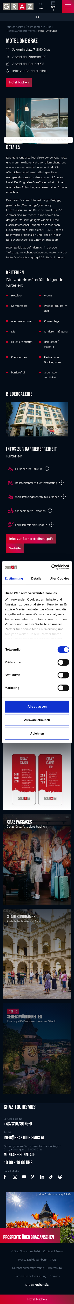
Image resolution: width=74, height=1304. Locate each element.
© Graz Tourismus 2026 (25, 1251)
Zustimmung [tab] (14, 578)
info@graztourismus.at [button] (24, 1137)
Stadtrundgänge (21, 916)
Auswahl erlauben (37, 720)
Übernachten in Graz (38, 26)
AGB (53, 1259)
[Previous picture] (11, 419)
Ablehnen (37, 733)
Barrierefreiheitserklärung (30, 1276)
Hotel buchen (19, 82)
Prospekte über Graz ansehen (28, 1237)
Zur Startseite (15, 26)
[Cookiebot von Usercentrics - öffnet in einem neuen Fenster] (52, 567)
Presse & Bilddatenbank (32, 1259)
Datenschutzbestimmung (28, 1267)
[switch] (63, 662)
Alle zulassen (37, 706)
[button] (6, 1177)
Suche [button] (41, 8)
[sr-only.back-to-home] (19, 6)
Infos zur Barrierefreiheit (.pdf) (31, 539)
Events (53, 8)
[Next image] (63, 419)
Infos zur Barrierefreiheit (30, 71)
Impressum (54, 1267)
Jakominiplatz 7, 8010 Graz (31, 49)
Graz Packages (19, 822)
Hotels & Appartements (21, 30)
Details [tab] (36, 578)
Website (15, 548)
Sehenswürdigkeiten (24, 1016)
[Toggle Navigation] (68, 6)
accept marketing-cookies (30, 139)
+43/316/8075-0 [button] (18, 1124)
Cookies (55, 1276)
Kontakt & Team (53, 1251)
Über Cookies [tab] (59, 578)
